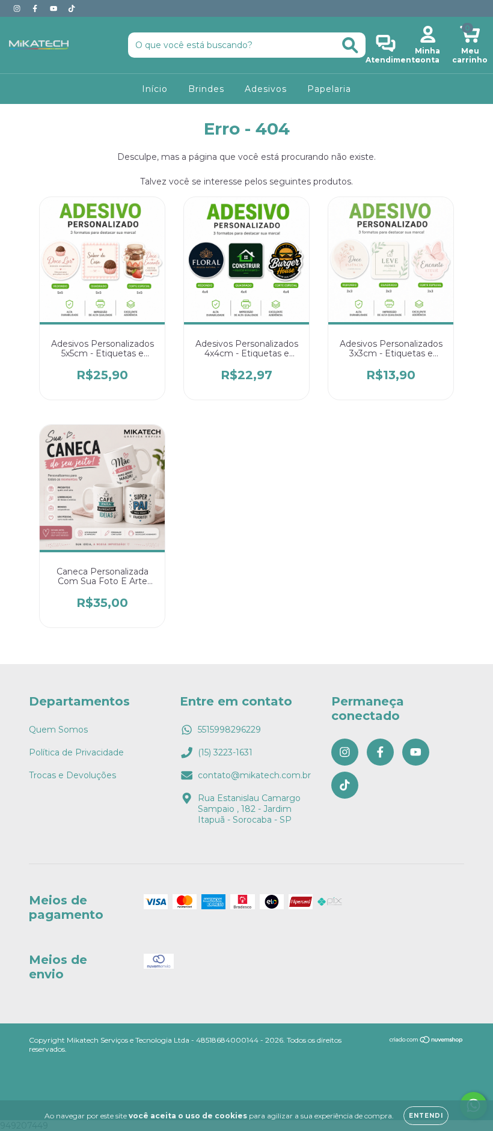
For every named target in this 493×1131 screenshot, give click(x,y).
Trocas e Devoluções (72, 775)
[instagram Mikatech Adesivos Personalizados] (18, 8)
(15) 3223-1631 (225, 752)
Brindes (206, 89)
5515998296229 (229, 729)
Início (155, 89)
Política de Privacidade (76, 752)
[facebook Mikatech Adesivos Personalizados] (36, 8)
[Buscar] (350, 45)
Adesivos (266, 89)
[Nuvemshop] (426, 1041)
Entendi (426, 1116)
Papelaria (329, 89)
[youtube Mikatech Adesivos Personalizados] (55, 8)
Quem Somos (58, 729)
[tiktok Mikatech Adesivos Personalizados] (71, 8)
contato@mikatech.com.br (254, 775)
